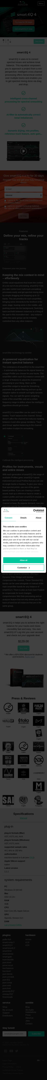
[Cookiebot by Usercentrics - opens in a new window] (33, 510)
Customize (22, 567)
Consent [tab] (8, 518)
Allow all (23, 560)
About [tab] (38, 518)
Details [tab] (23, 518)
